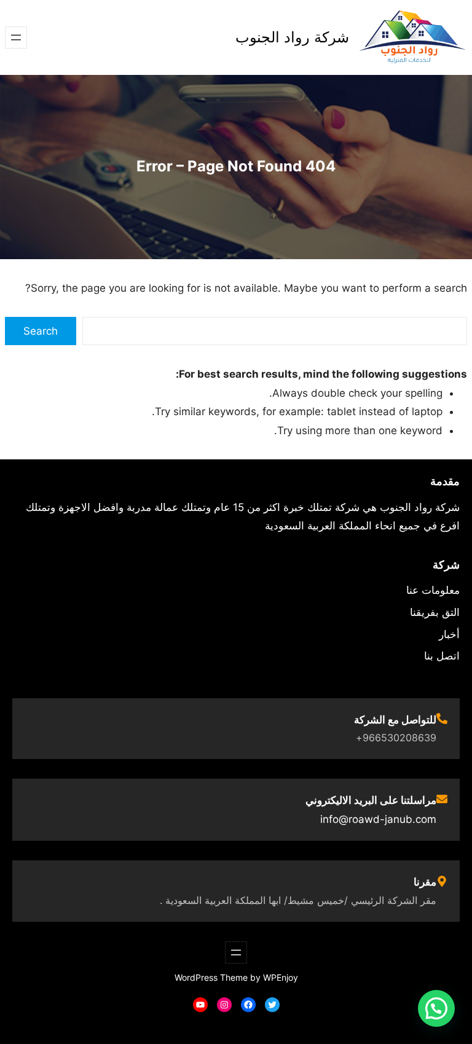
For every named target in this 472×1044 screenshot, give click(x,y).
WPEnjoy (280, 977)
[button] (436, 1008)
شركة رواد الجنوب (292, 37)
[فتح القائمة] (16, 37)
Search (40, 331)
